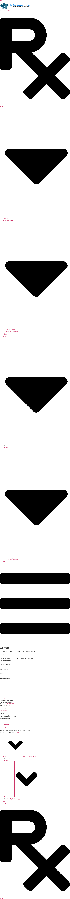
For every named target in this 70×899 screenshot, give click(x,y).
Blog (4, 333)
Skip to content (4, 0)
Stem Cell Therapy (10, 329)
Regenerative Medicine (8, 796)
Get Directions (3, 710)
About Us (5, 218)
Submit (3, 698)
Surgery (7, 217)
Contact (5, 334)
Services (5, 756)
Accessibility (6, 724)
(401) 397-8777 (10, 10)
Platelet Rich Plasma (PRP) (12, 331)
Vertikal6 (17, 732)
